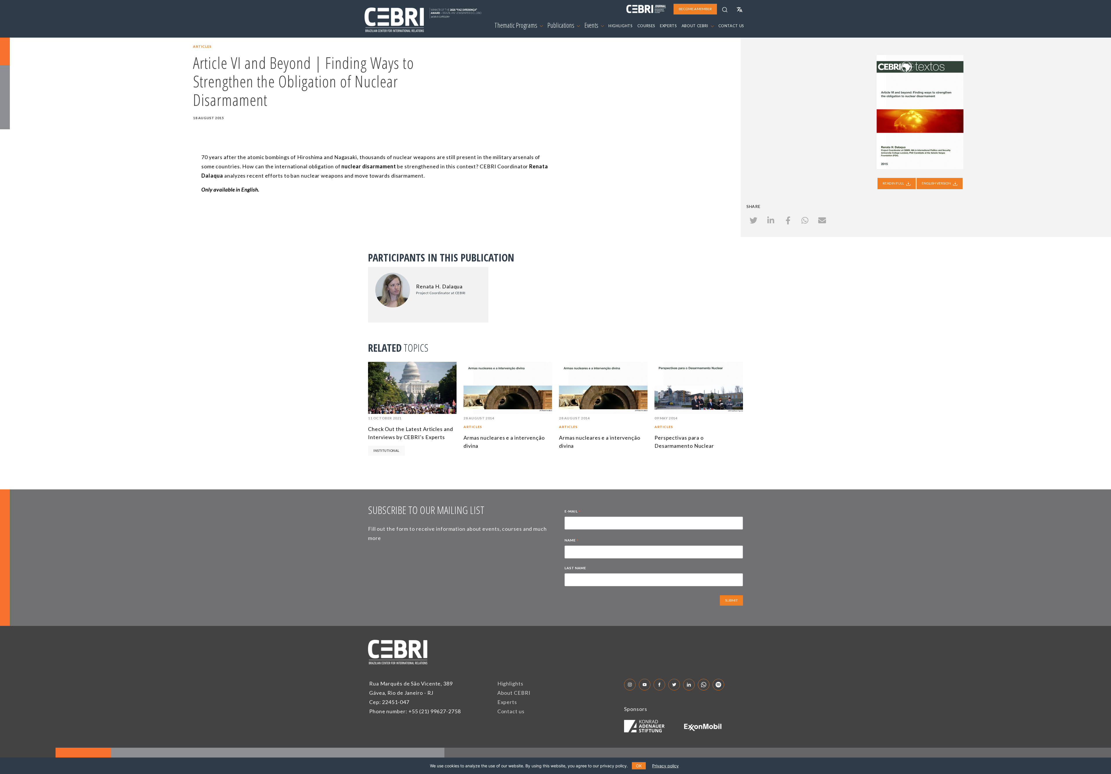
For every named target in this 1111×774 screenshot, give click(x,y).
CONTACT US (731, 25)
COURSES (646, 25)
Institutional (386, 450)
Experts (507, 702)
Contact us (511, 711)
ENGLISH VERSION (937, 183)
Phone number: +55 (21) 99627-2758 (415, 711)
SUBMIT (731, 600)
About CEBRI (514, 693)
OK (639, 765)
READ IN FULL (894, 183)
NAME (571, 541)
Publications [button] (561, 25)
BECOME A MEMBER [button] (695, 9)
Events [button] (591, 25)
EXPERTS (668, 25)
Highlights (510, 683)
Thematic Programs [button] (516, 25)
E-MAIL (572, 512)
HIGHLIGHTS (620, 25)
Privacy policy (665, 765)
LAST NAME (575, 568)
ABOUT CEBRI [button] (695, 25)
